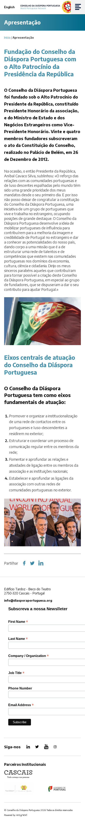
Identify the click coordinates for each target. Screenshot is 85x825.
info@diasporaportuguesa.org (28, 600)
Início (7, 37)
